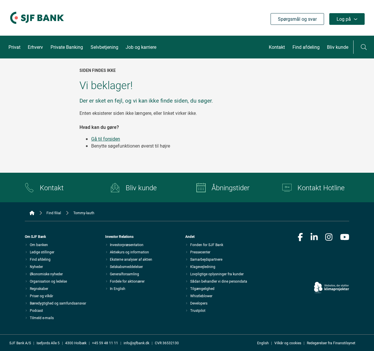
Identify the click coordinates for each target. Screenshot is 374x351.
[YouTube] (344, 237)
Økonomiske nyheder (46, 274)
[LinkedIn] (314, 237)
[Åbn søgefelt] (364, 47)
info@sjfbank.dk (136, 342)
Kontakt (277, 47)
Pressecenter (200, 252)
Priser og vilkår (41, 295)
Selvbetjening (104, 47)
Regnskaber (39, 288)
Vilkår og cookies (287, 342)
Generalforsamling (124, 274)
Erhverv (35, 47)
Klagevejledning (202, 266)
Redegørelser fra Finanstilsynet (331, 342)
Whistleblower (201, 295)
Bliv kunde (337, 47)
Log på (344, 19)
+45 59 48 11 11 (105, 342)
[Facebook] (300, 237)
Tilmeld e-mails (42, 317)
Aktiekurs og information (129, 252)
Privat (14, 47)
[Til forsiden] (37, 24)
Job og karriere (141, 47)
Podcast (36, 310)
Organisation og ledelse (48, 281)
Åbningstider (231, 187)
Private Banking (67, 47)
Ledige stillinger (42, 252)
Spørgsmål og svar (297, 19)
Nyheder (36, 266)
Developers (198, 303)
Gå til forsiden (105, 139)
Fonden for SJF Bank (206, 244)
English (263, 342)
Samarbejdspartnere (206, 259)
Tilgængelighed (202, 288)
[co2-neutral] (331, 271)
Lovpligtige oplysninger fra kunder (217, 274)
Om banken (39, 244)
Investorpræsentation (126, 244)
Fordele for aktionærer (127, 281)
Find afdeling (306, 47)
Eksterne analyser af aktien (131, 259)
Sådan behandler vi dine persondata (218, 281)
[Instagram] (329, 237)
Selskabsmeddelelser (126, 266)
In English (117, 288)
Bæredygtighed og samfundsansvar (58, 303)
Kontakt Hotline (320, 187)
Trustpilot (197, 310)
